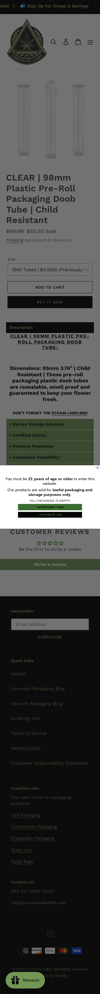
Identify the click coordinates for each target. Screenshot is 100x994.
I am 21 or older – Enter (50, 507)
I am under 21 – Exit (50, 514)
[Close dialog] (97, 467)
